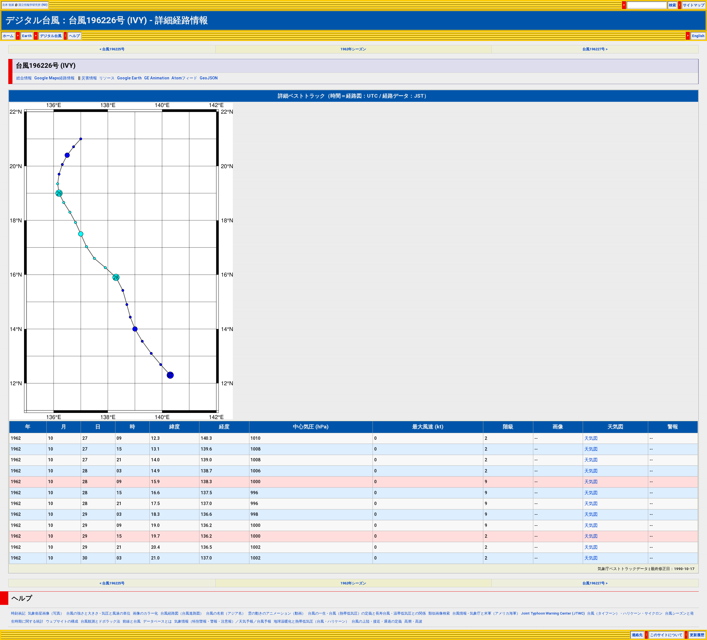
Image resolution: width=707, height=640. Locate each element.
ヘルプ (74, 36)
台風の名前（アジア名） (226, 613)
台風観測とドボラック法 (100, 621)
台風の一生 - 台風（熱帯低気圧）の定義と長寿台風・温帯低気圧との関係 (367, 613)
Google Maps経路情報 (54, 78)
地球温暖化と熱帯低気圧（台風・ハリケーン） (311, 621)
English (698, 36)
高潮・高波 (413, 621)
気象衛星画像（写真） (46, 613)
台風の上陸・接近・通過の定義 (377, 621)
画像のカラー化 (145, 613)
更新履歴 (697, 635)
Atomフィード (184, 78)
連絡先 (637, 635)
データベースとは (157, 621)
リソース (107, 78)
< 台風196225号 (112, 49)
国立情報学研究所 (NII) (33, 5)
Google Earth (129, 78)
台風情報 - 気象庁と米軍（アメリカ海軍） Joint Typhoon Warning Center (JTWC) (518, 613)
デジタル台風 (51, 36)
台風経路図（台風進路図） (182, 613)
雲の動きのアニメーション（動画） (276, 613)
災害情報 (89, 78)
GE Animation (156, 78)
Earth (26, 36)
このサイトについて (666, 635)
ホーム (8, 36)
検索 (672, 5)
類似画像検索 (439, 613)
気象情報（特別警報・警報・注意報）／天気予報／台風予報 (222, 621)
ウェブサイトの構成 (62, 621)
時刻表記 (18, 613)
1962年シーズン (353, 49)
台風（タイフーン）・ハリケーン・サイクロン (625, 613)
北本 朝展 (8, 5)
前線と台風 (132, 621)
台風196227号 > (595, 49)
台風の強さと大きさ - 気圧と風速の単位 (98, 613)
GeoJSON (209, 78)
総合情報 (24, 78)
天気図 (591, 438)
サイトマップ (694, 5)
